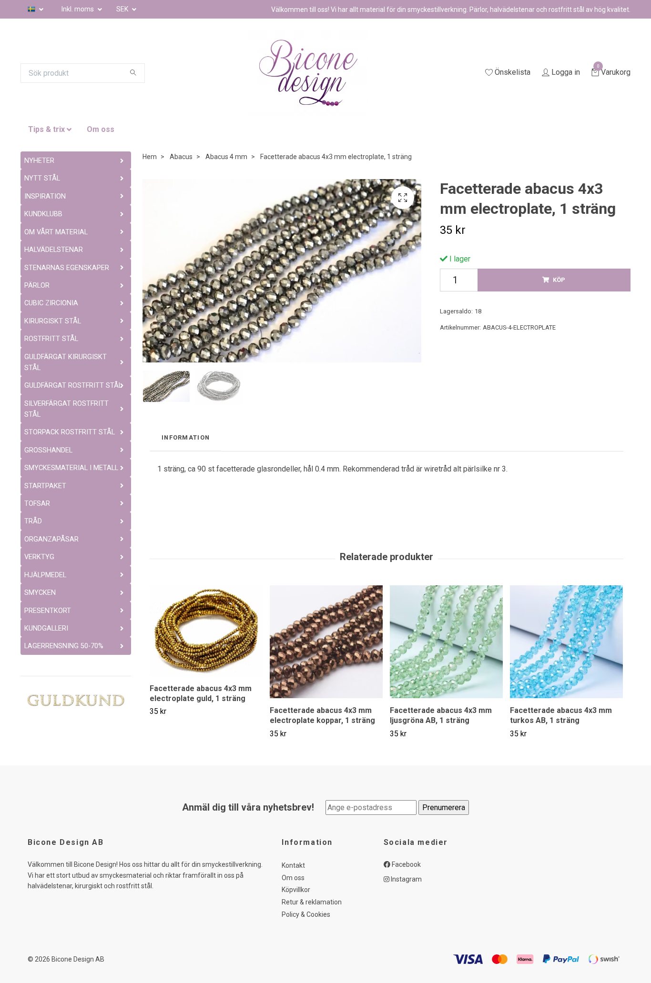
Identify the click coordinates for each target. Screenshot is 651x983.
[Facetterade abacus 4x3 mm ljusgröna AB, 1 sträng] (446, 641)
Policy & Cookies (306, 914)
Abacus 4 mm (226, 156)
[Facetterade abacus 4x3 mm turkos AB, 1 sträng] (566, 641)
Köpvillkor (296, 889)
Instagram (405, 879)
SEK (123, 9)
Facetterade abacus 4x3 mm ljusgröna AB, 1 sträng (441, 715)
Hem (149, 156)
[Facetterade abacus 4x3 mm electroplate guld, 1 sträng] (206, 630)
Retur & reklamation (312, 902)
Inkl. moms (78, 9)
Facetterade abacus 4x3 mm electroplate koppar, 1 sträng (322, 715)
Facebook (405, 864)
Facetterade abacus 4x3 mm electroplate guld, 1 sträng (201, 693)
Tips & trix (46, 129)
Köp (559, 279)
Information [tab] (186, 437)
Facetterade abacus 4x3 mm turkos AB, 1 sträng (561, 715)
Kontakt (293, 865)
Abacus (181, 156)
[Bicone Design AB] (319, 73)
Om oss (100, 129)
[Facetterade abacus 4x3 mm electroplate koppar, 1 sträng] (326, 641)
